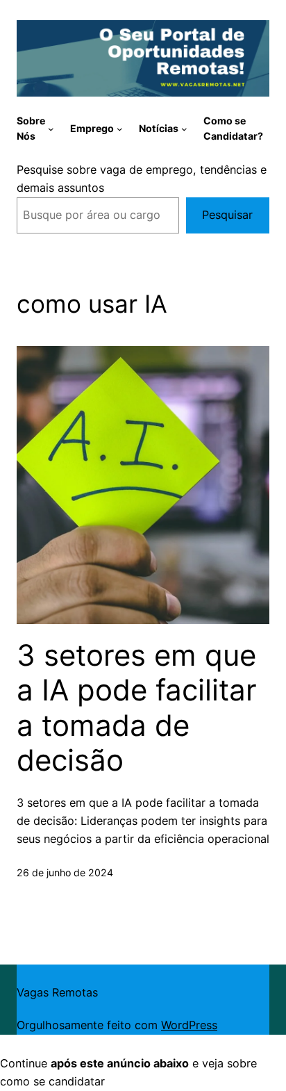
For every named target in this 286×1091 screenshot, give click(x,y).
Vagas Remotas (57, 992)
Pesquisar (227, 215)
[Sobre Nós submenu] (51, 129)
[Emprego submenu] (120, 129)
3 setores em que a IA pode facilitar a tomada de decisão (137, 708)
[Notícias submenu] (184, 129)
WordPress (189, 1025)
